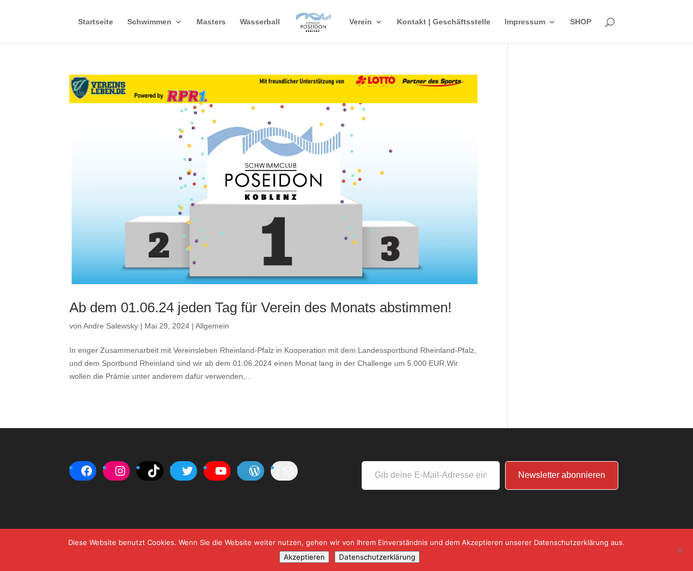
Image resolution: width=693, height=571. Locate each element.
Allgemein (212, 325)
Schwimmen (149, 22)
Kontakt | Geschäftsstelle (444, 22)
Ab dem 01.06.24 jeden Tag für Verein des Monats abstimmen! (260, 307)
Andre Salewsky (110, 325)
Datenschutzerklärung (377, 557)
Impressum (525, 22)
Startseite (95, 22)
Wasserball (260, 22)
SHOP (580, 22)
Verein (360, 22)
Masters (211, 22)
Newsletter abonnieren (561, 475)
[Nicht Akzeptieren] (679, 549)
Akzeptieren (304, 557)
